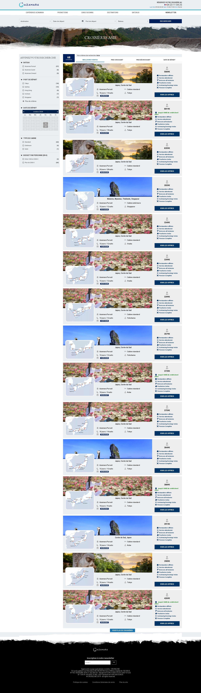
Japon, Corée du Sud (123, 85)
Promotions (62, 12)
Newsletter (171, 12)
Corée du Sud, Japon (123, 537)
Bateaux (135, 12)
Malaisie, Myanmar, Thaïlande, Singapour (123, 199)
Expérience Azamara (35, 12)
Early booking (87, 12)
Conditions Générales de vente (103, 682)
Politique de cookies (80, 682)
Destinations (112, 12)
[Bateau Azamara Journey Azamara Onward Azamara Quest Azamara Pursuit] (133, 21)
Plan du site (123, 682)
